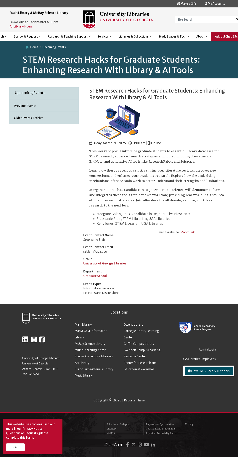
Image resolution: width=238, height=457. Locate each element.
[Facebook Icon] (42, 341)
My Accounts (216, 3)
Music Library (84, 375)
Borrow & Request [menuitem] (23, 38)
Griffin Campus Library (139, 343)
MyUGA (111, 433)
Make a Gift (188, 3)
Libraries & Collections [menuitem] (132, 38)
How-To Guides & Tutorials (210, 371)
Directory (112, 428)
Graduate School (95, 276)
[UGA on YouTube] (147, 445)
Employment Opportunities (160, 424)
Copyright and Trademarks (160, 428)
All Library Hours (21, 26)
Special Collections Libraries (94, 356)
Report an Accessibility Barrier (162, 433)
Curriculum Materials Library (94, 369)
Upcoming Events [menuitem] (30, 93)
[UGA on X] (134, 445)
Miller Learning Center (90, 350)
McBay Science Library (90, 343)
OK (15, 447)
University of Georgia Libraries (104, 263)
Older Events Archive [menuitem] (28, 118)
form (29, 437)
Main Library (83, 324)
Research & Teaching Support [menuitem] (66, 38)
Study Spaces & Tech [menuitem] (170, 38)
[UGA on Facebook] (128, 445)
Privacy (189, 424)
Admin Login (207, 349)
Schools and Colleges (117, 424)
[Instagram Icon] (34, 341)
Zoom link (188, 232)
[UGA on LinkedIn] (153, 445)
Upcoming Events (54, 47)
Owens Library (133, 324)
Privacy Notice (32, 428)
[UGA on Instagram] (140, 445)
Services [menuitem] (101, 38)
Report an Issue (134, 400)
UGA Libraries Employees (199, 359)
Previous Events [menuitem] (25, 106)
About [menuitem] (198, 38)
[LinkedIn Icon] (25, 341)
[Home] (118, 19)
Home (34, 47)
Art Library (82, 363)
